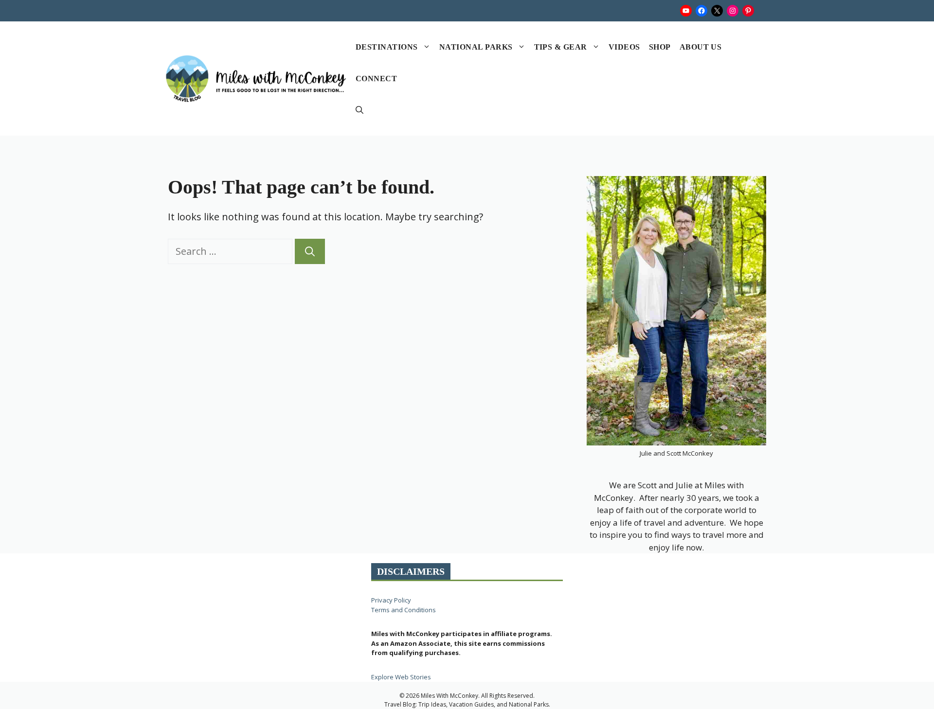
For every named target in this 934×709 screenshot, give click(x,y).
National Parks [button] (476, 47)
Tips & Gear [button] (560, 47)
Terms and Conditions (403, 609)
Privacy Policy (391, 600)
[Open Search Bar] (359, 110)
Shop (660, 47)
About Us (701, 47)
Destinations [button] (387, 47)
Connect (376, 78)
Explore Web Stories (401, 677)
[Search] (310, 251)
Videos (624, 47)
